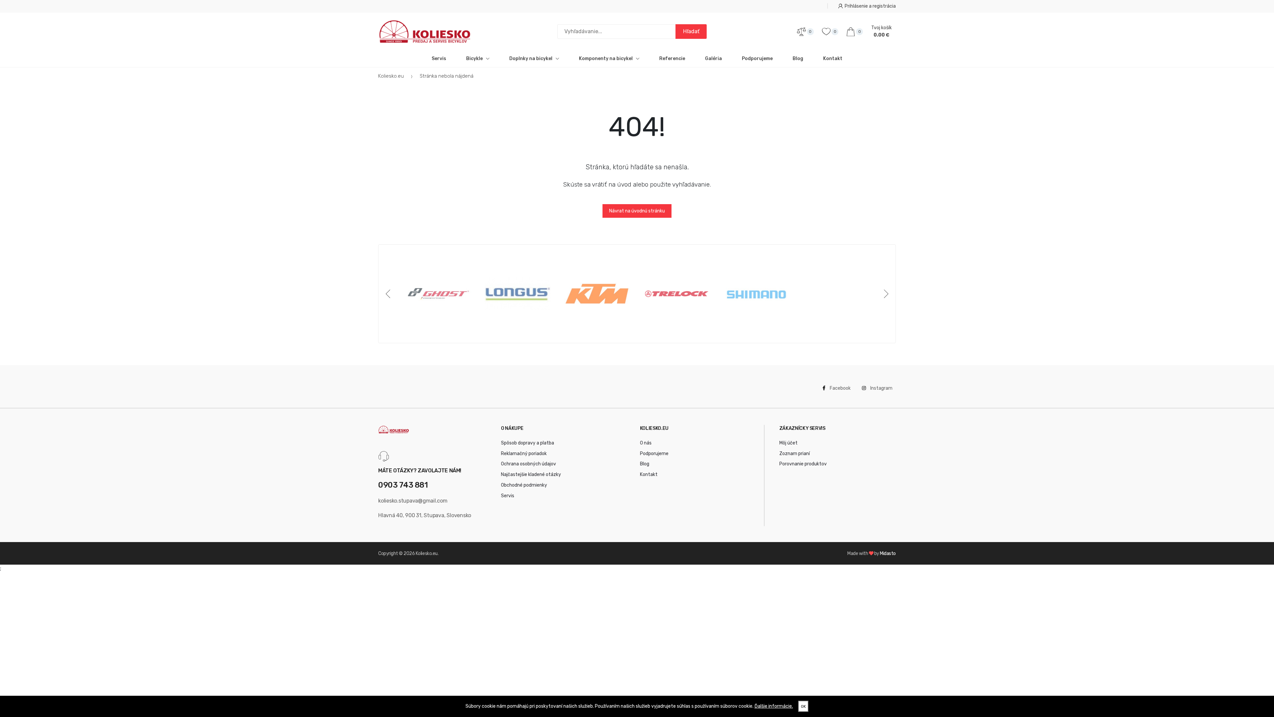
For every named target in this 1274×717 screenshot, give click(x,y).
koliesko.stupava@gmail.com (413, 501)
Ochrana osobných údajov (528, 464)
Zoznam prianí (794, 453)
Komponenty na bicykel (606, 58)
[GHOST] (438, 293)
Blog (798, 58)
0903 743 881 (403, 485)
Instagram (880, 388)
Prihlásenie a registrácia (870, 6)
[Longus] (518, 293)
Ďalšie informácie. (773, 706)
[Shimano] (756, 293)
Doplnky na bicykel (530, 58)
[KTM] (597, 293)
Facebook (840, 388)
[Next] (885, 293)
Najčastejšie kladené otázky (531, 474)
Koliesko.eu (391, 76)
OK (803, 706)
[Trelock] (677, 293)
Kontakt (832, 58)
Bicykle (474, 58)
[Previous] (389, 293)
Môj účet (788, 443)
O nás (646, 443)
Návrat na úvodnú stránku (637, 211)
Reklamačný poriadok (524, 453)
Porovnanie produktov (803, 464)
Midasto (888, 553)
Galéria (713, 58)
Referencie (672, 58)
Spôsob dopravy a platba (527, 443)
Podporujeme (757, 58)
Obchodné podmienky (524, 485)
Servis (439, 58)
